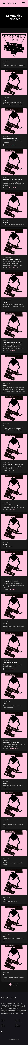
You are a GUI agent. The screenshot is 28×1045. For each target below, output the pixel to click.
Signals (5, 385)
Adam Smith (12, 351)
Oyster (5, 544)
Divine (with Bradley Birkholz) (11, 742)
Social (4, 426)
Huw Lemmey (13, 589)
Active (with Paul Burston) (10, 138)
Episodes (3, 1020)
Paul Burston (12, 145)
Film (4, 975)
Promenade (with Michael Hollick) (12, 179)
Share (4, 936)
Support (17, 1024)
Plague (5, 302)
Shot (4, 703)
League (5, 860)
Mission (5, 822)
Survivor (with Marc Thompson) (12, 259)
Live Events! (17, 1026)
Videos (2, 1022)
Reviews (3, 1026)
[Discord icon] (2, 1032)
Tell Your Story (18, 1022)
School (5, 624)
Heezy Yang (12, 509)
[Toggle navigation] (23, 3)
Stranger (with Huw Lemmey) (11, 581)
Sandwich (5, 783)
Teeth (4, 899)
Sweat (4, 63)
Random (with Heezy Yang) (10, 505)
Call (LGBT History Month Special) (12, 342)
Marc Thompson (13, 267)
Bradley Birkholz (13, 748)
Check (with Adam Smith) (10, 662)
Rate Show (17, 1020)
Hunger (5, 100)
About (2, 1024)
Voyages (5, 222)
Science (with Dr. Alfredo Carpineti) (13, 464)
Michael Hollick (13, 188)
